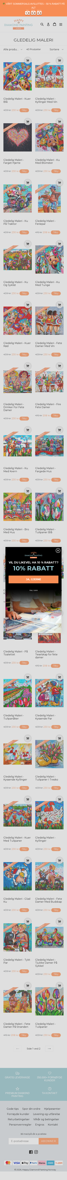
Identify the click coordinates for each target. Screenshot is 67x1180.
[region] (33, 8)
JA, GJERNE (33, 579)
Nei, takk (33, 590)
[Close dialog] (58, 550)
